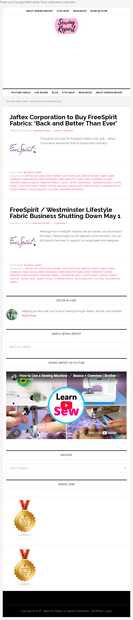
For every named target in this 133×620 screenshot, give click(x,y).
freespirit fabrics (50, 182)
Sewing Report (66, 26)
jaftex (64, 182)
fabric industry (67, 179)
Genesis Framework (78, 611)
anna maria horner (50, 176)
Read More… (29, 315)
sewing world (92, 186)
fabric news (84, 179)
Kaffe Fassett (90, 275)
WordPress (97, 611)
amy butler (31, 176)
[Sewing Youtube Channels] (25, 535)
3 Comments (60, 223)
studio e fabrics (19, 189)
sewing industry (57, 186)
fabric (103, 176)
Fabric (38, 172)
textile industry (38, 189)
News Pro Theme (53, 611)
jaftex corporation (80, 182)
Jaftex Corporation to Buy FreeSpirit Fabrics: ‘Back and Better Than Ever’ (63, 120)
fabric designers (47, 179)
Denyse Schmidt (90, 176)
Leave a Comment (63, 130)
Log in (108, 611)
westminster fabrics (71, 189)
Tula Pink (53, 189)
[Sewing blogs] (25, 585)
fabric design (29, 179)
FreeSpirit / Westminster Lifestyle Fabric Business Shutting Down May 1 (65, 212)
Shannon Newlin (111, 186)
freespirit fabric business (24, 182)
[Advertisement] (66, 61)
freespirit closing (102, 179)
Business (29, 172)
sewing (43, 186)
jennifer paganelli (103, 182)
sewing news (75, 186)
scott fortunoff (28, 186)
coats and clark (71, 176)
